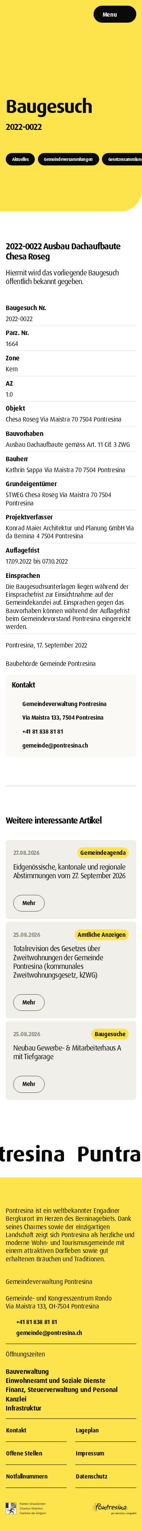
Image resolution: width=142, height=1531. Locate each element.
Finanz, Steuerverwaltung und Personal (61, 1390)
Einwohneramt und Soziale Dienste (55, 1380)
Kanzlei (16, 1399)
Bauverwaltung (27, 1371)
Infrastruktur (23, 1408)
